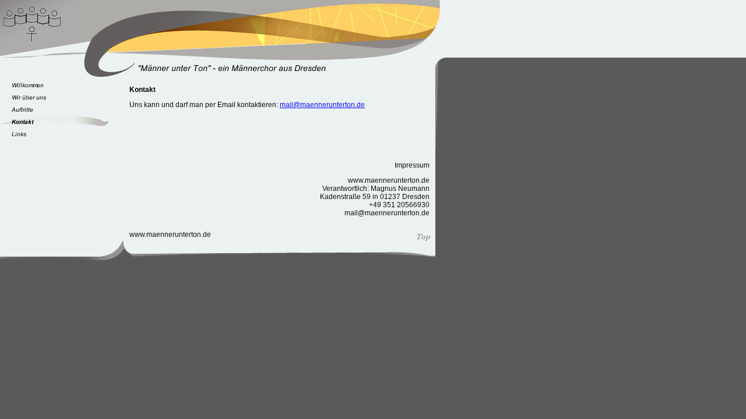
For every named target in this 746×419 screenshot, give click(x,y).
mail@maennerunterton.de (322, 105)
